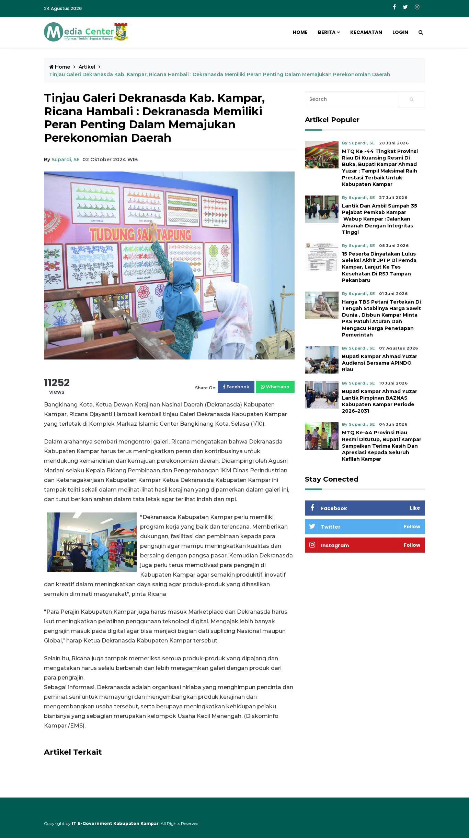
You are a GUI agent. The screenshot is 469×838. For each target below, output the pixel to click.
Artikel (87, 67)
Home (300, 32)
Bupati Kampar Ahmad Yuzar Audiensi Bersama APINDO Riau (379, 363)
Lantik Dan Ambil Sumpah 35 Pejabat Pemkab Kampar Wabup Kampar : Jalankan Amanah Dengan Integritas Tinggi (379, 219)
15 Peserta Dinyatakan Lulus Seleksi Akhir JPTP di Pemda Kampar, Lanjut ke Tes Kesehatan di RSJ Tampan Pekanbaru (379, 267)
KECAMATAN (366, 32)
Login (400, 32)
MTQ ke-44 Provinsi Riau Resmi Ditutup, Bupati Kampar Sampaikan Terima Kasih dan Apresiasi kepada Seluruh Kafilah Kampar (381, 445)
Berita (326, 32)
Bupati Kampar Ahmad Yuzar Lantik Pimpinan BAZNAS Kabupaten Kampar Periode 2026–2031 (379, 401)
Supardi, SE (66, 159)
